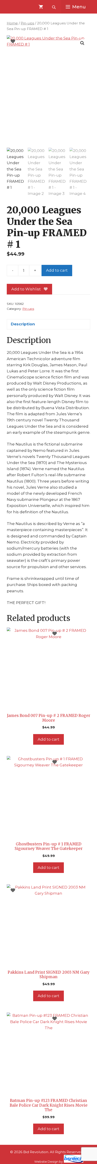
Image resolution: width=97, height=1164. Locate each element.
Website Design (46, 1161)
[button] (82, 43)
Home (12, 23)
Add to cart (57, 270)
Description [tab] (23, 324)
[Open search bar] (54, 7)
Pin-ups (27, 23)
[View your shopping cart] (41, 7)
